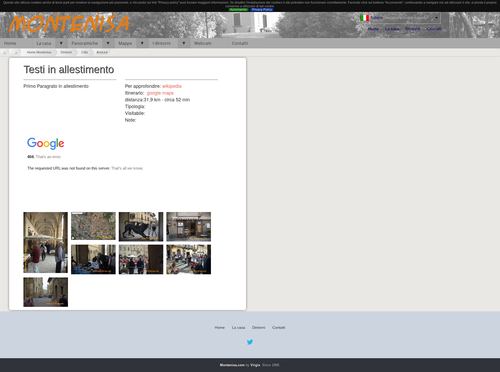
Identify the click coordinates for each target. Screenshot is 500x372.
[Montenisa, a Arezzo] (65, 24)
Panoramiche (85, 43)
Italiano (377, 17)
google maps (160, 92)
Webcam (202, 43)
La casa (392, 29)
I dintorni (163, 43)
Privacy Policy (262, 9)
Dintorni (412, 29)
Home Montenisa (39, 52)
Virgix (255, 365)
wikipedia (172, 85)
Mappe (125, 43)
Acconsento (238, 9)
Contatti (434, 29)
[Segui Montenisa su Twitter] (359, 28)
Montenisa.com (232, 365)
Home (373, 29)
